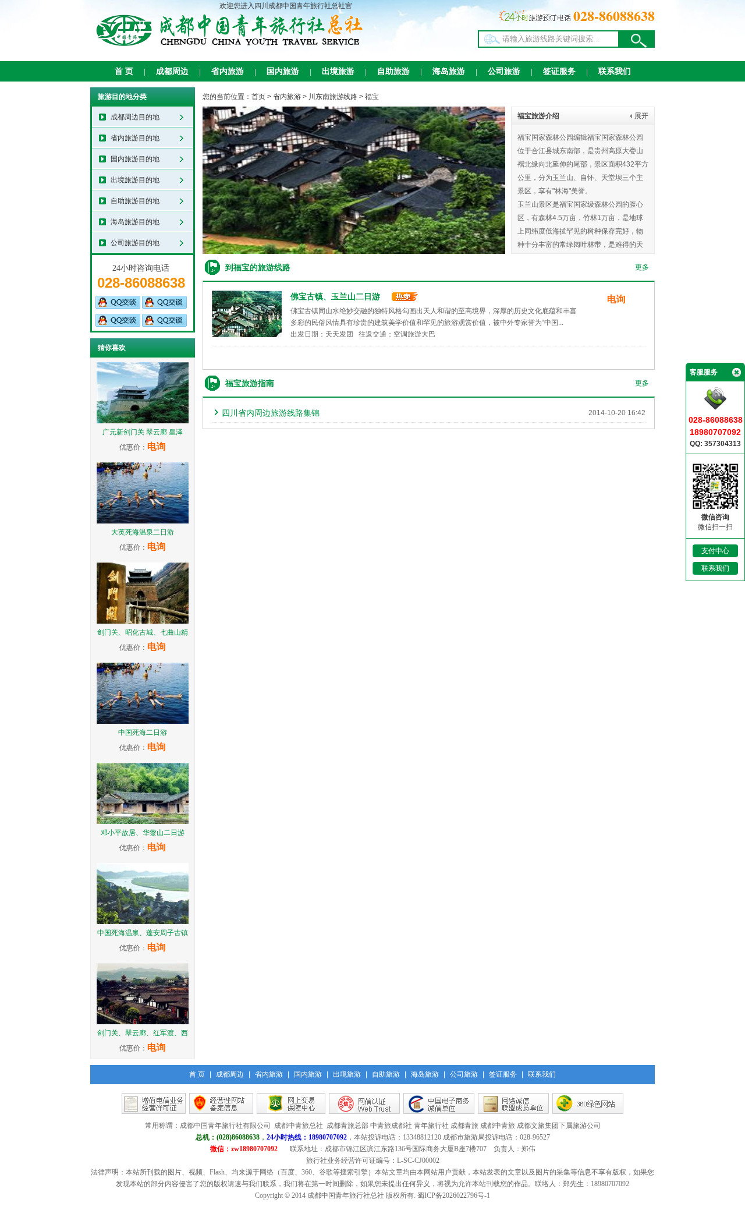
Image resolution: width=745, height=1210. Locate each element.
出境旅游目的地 (135, 180)
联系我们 (614, 71)
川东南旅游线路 (332, 97)
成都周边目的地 (135, 117)
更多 (642, 267)
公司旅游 (504, 71)
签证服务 (559, 71)
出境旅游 (338, 71)
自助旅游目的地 (135, 201)
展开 (641, 116)
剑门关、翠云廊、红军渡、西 (142, 1033)
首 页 (124, 71)
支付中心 (715, 551)
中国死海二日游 (142, 732)
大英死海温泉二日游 (142, 532)
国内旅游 (283, 71)
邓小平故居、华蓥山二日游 (143, 833)
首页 (258, 97)
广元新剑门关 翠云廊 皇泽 (142, 432)
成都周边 (172, 71)
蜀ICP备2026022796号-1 (453, 1195)
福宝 (372, 97)
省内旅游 (227, 71)
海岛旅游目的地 (135, 222)
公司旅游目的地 (135, 243)
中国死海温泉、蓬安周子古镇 (142, 933)
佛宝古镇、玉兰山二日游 (335, 296)
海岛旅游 (448, 71)
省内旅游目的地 (135, 138)
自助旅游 (393, 71)
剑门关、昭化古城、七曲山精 (142, 632)
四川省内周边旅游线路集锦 (271, 413)
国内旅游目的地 (135, 159)
